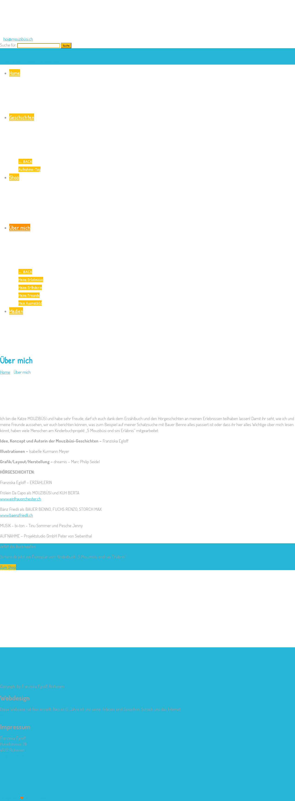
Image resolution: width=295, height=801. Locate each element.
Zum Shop (8, 567)
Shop (14, 177)
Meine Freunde (29, 295)
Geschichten (21, 117)
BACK (25, 161)
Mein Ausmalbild (30, 303)
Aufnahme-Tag (29, 169)
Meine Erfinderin (30, 287)
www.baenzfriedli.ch (16, 515)
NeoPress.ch (10, 715)
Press (38, 798)
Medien (16, 311)
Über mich (19, 227)
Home (14, 73)
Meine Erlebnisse (30, 279)
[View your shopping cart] (1, 51)
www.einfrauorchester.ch (20, 499)
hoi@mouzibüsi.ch (18, 39)
